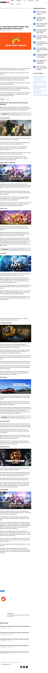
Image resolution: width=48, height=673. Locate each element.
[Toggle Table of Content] (7, 99)
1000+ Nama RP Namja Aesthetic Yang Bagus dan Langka (42, 50)
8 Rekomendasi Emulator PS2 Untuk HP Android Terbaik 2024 (14, 645)
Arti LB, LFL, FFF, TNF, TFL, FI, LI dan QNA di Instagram (41, 13)
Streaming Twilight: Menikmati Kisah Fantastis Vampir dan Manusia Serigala (39, 87)
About (2, 662)
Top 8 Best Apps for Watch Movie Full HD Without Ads (40, 19)
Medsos (12, 4)
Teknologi (18, 4)
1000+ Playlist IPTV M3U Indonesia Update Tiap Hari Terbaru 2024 (41, 25)
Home (1, 8)
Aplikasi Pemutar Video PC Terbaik (15, 417)
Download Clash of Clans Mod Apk (16, 249)
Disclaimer (7, 662)
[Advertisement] (15, 17)
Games (4, 8)
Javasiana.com (4, 30)
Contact (19, 662)
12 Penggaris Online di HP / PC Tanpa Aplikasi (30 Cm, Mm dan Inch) (42, 56)
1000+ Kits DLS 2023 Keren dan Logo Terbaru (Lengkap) (41, 68)
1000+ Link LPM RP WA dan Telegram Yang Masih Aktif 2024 (42, 37)
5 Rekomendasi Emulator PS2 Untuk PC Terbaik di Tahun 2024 (14, 639)
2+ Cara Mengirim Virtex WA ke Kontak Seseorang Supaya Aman (42, 43)
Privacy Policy (13, 662)
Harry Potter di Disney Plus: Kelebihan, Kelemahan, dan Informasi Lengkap (39, 78)
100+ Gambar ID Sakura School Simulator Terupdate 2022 (41, 62)
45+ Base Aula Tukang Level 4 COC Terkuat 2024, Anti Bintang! (15, 626)
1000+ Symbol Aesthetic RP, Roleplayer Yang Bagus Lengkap (41, 31)
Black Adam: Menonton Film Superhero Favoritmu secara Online (39, 82)
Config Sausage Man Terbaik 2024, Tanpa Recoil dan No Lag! (14, 652)
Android (2, 591)
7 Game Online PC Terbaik (13, 114)
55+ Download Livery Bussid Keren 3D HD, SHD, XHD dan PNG (14, 632)
